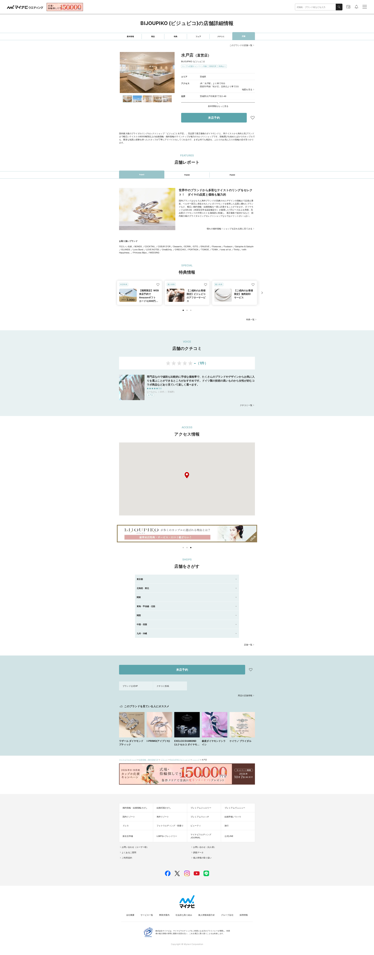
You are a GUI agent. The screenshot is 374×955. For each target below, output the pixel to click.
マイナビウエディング (128, 760)
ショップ (195, 760)
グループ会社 (227, 915)
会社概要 (130, 915)
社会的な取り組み (184, 915)
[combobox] (315, 7)
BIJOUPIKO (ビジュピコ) (180, 760)
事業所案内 (164, 915)
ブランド (164, 760)
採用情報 (244, 915)
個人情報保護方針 (206, 915)
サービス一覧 (147, 915)
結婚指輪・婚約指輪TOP (149, 760)
